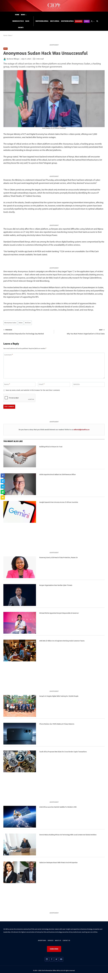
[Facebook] (52, 959)
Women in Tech (18, 21)
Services (50, 940)
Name (7, 384)
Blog (27, 21)
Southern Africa (67, 21)
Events (21, 27)
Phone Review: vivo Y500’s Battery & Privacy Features (56, 724)
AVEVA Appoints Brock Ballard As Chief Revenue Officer (57, 474)
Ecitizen (28, 322)
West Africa (54, 21)
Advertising (42, 940)
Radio (87, 21)
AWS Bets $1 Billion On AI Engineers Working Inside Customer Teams (61, 641)
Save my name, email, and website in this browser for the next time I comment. (33, 390)
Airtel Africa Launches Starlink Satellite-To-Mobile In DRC (58, 807)
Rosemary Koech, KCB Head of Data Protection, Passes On (58, 557)
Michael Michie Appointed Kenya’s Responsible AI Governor (59, 613)
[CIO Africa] (54, 6)
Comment (8, 355)
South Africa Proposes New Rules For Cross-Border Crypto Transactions (63, 752)
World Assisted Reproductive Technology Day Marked (23, 332)
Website (76, 384)
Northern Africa (42, 21)
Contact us (66, 940)
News (5, 48)
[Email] (3, 497)
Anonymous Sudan (10, 322)
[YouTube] (61, 959)
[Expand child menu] (23, 15)
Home (17, 15)
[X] (56, 959)
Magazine (78, 21)
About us (58, 940)
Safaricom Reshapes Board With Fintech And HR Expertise (58, 862)
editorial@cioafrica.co (81, 430)
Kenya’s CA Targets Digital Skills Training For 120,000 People (58, 696)
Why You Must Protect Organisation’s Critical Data (86, 332)
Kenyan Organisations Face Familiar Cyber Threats (55, 585)
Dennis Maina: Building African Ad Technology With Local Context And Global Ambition (67, 835)
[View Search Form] (97, 21)
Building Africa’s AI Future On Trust (50, 447)
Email (41, 384)
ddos (21, 322)
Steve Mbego (14, 59)
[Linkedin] (47, 959)
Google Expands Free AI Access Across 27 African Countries (58, 502)
